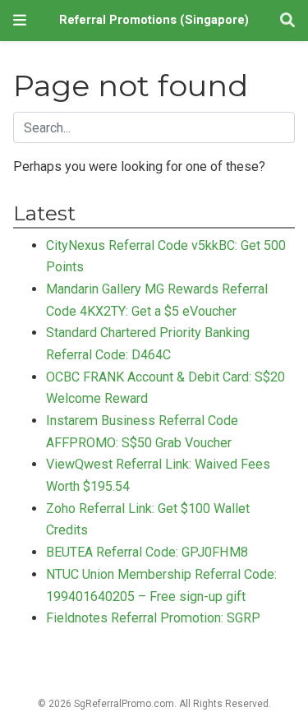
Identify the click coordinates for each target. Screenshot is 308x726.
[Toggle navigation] (19, 20)
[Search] (287, 21)
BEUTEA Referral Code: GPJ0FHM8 (147, 552)
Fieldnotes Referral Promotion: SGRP (153, 618)
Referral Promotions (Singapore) (154, 20)
